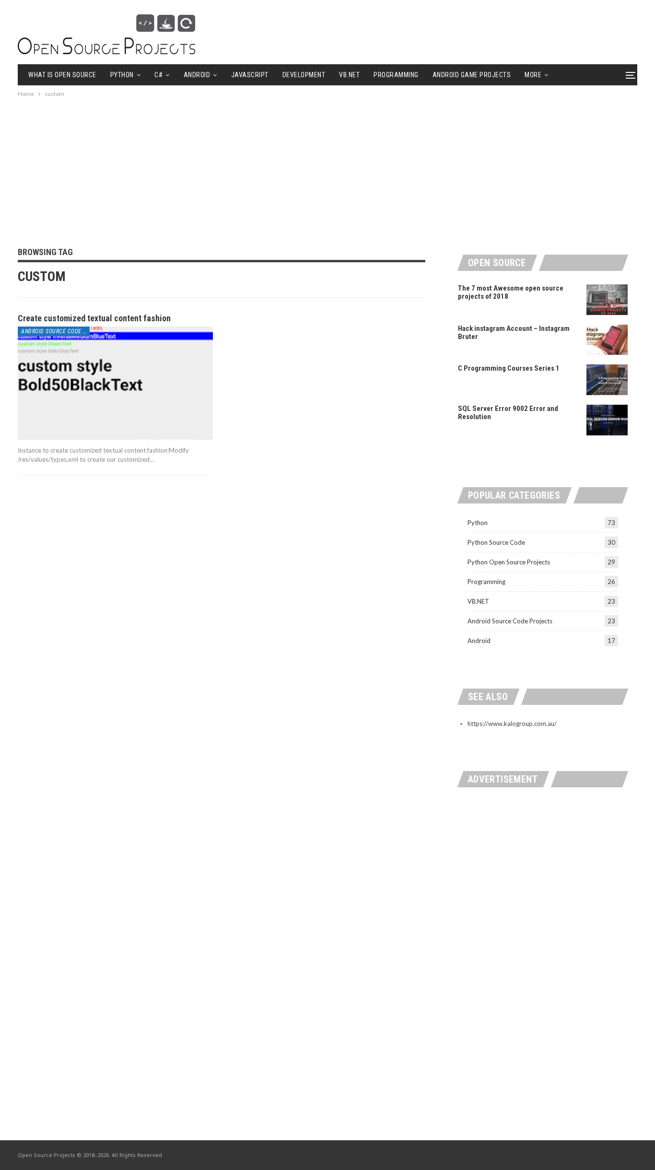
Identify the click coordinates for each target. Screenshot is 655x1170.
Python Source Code (496, 542)
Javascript (250, 75)
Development (304, 75)
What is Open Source (62, 75)
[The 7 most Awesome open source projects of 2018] (607, 299)
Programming (396, 75)
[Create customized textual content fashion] (115, 383)
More (533, 75)
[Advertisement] (327, 166)
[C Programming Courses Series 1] (607, 379)
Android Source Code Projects (55, 331)
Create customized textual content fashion (94, 318)
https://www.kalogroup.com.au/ (512, 723)
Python (122, 75)
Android (197, 75)
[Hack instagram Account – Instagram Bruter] (607, 340)
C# (158, 75)
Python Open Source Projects (509, 562)
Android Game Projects (472, 75)
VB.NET (349, 75)
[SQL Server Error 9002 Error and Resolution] (607, 420)
